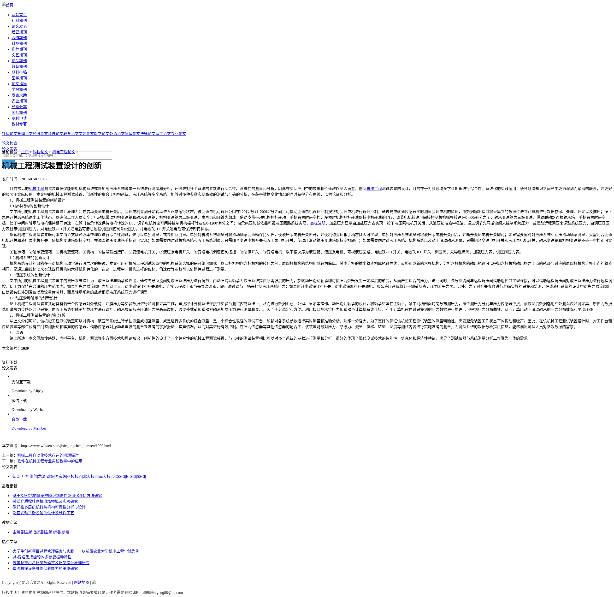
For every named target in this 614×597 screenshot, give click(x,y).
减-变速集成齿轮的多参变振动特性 (42, 557)
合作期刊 (19, 38)
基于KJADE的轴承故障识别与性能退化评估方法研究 (57, 496)
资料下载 (9, 362)
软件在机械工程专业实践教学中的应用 (50, 461)
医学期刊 (19, 78)
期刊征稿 (19, 72)
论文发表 (19, 26)
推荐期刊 (19, 49)
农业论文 (178, 134)
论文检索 (9, 143)
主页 (25, 152)
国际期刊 (19, 113)
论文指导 (19, 84)
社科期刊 (19, 20)
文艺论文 (86, 134)
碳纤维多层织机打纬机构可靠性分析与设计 (49, 507)
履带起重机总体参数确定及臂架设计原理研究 (51, 563)
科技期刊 (19, 43)
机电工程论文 (63, 152)
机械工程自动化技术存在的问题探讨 (48, 455)
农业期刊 (19, 101)
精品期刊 (19, 61)
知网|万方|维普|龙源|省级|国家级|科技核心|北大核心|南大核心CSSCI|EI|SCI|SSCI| (79, 476)
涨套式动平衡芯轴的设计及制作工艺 (43, 513)
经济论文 (40, 134)
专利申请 (19, 118)
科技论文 (55, 134)
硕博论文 (132, 134)
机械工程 (36, 189)
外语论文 (117, 134)
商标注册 (317, 223)
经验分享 (19, 107)
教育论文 (71, 134)
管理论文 (25, 134)
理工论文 (163, 134)
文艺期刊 (19, 55)
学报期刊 (19, 90)
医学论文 (101, 134)
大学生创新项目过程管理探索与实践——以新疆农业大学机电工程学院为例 (76, 551)
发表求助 (19, 95)
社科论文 (9, 134)
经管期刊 (19, 32)
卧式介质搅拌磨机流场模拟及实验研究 (45, 501)
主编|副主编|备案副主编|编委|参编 (41, 532)
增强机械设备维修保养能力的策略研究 (45, 569)
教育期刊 (19, 67)
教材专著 (19, 124)
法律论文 (147, 134)
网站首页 (19, 15)
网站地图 (81, 582)
